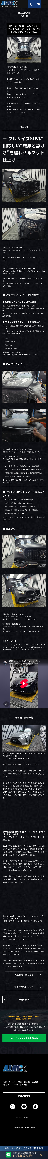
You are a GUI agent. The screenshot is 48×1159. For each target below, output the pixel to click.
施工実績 (27, 1082)
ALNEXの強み (17, 1082)
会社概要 (35, 1082)
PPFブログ (15, 1085)
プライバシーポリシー (23, 1118)
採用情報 (23, 1085)
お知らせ (6, 1085)
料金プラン (7, 1082)
